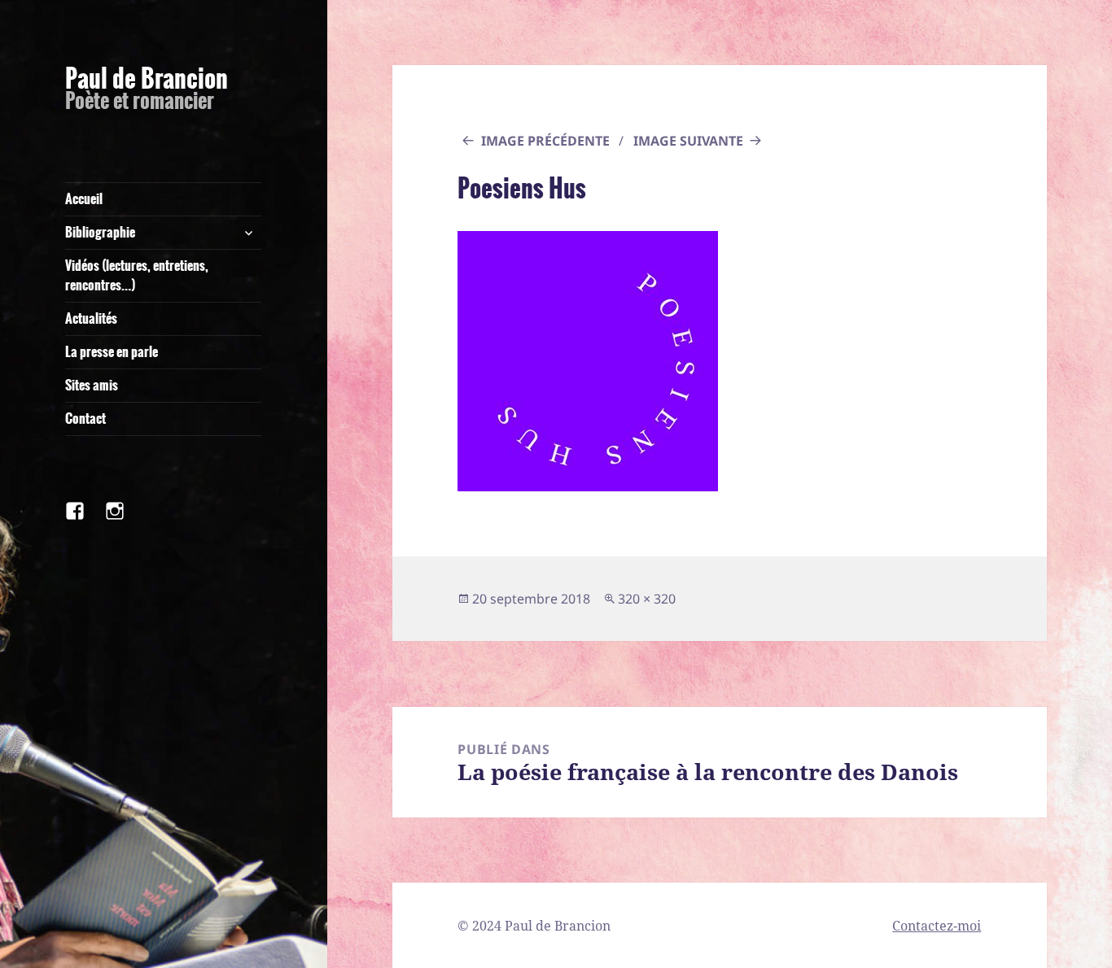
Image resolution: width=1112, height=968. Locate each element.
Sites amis (91, 385)
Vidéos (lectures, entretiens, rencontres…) (136, 275)
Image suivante (688, 141)
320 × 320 (647, 599)
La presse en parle (111, 352)
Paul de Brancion (146, 79)
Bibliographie (100, 232)
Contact (85, 418)
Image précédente (545, 141)
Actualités (91, 318)
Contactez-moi (936, 926)
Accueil (84, 199)
